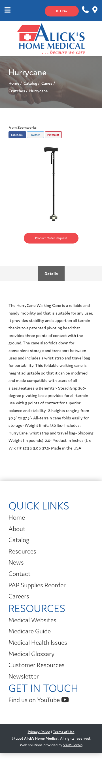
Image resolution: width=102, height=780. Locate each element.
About (17, 529)
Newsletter (23, 676)
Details (51, 273)
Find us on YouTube (34, 700)
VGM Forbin (72, 744)
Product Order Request (51, 238)
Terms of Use (64, 731)
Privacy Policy (39, 731)
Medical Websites (32, 620)
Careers (18, 596)
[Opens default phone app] (85, 10)
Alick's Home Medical (41, 738)
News (16, 562)
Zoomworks (27, 127)
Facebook (17, 135)
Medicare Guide (29, 631)
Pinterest (53, 135)
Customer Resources (36, 665)
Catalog (30, 83)
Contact (19, 574)
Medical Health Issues (37, 642)
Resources (22, 551)
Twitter (35, 135)
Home (14, 83)
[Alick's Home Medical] (51, 38)
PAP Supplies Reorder (37, 585)
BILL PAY (61, 11)
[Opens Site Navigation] (7, 10)
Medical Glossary (31, 654)
